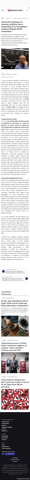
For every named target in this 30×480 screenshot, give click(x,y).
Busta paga (5, 436)
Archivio (15, 461)
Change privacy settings (23, 478)
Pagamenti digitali (7, 427)
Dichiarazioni (5, 446)
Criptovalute (5, 423)
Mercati (4, 425)
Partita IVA (5, 438)
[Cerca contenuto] (27, 10)
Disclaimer (15, 458)
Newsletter (11, 453)
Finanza (7, 18)
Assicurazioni (5, 421)
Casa (3, 445)
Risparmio (4, 431)
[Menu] (2, 10)
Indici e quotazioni (8, 298)
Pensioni (4, 439)
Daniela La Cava (11, 74)
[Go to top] (27, 475)
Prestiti (4, 429)
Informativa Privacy (15, 459)
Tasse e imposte (6, 448)
